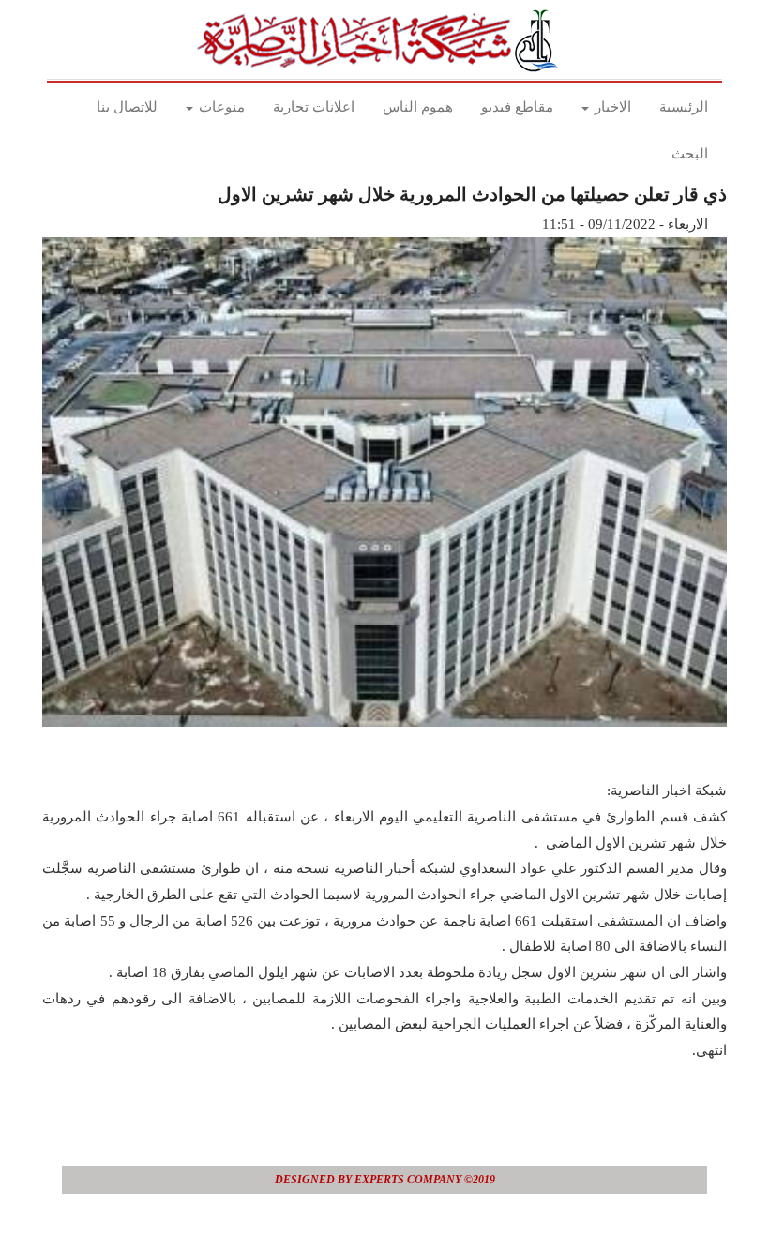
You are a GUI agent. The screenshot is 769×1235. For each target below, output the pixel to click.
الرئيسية (683, 106)
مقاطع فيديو (517, 106)
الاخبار (611, 106)
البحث (689, 153)
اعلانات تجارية (313, 106)
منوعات (220, 106)
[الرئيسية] (382, 40)
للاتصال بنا (127, 106)
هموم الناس (418, 106)
